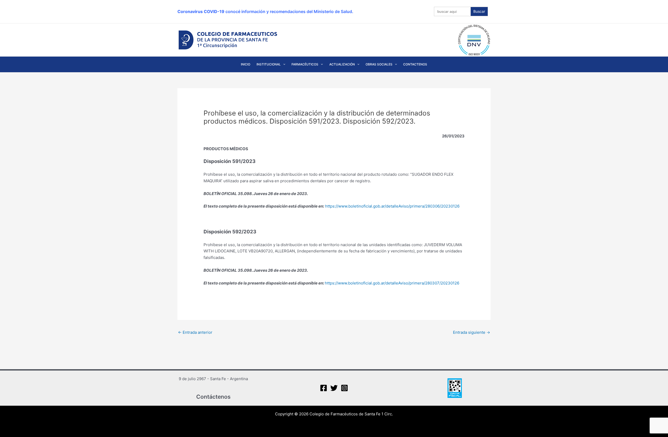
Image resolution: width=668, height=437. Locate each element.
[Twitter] (334, 388)
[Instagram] (344, 388)
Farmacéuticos (304, 64)
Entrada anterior (195, 332)
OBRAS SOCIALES (379, 64)
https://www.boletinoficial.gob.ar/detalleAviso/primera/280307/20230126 (392, 283)
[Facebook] (323, 388)
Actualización (342, 64)
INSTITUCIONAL (269, 64)
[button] (283, 64)
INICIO (245, 64)
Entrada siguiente (471, 332)
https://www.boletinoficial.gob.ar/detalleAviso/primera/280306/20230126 (392, 206)
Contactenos (415, 64)
